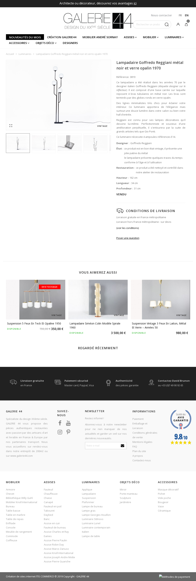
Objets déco (45, 43)
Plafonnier (88, 502)
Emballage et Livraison (139, 426)
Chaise (48, 498)
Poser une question (127, 238)
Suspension (89, 498)
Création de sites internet (20, 576)
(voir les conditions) (127, 228)
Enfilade (11, 523)
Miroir (123, 489)
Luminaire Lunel (91, 523)
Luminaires (173, 37)
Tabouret (49, 510)
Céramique (164, 510)
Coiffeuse (11, 540)
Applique (87, 489)
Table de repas (15, 519)
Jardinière (125, 502)
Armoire (10, 489)
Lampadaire (89, 493)
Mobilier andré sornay (100, 37)
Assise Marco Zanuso (56, 548)
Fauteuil (48, 489)
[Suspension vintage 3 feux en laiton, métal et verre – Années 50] (160, 299)
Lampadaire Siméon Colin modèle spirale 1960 (94, 325)
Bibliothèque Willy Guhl (19, 498)
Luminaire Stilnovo (92, 519)
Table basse (13, 510)
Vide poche (164, 498)
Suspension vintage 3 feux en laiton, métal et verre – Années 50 (159, 325)
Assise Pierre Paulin (55, 540)
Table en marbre (15, 515)
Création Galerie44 (61, 37)
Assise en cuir (52, 523)
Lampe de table (91, 536)
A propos (137, 455)
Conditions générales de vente (144, 435)
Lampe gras (89, 510)
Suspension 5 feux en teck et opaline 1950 (34, 323)
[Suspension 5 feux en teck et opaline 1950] (35, 299)
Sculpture (125, 498)
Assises (129, 37)
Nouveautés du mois (25, 37)
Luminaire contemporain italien (96, 529)
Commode (12, 536)
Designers (70, 43)
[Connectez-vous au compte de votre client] (178, 24)
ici (135, 3)
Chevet (10, 493)
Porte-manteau (128, 493)
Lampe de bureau (92, 506)
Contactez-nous (141, 460)
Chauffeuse (51, 493)
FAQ (134, 446)
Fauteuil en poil (52, 506)
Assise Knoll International (58, 553)
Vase (161, 506)
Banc (47, 519)
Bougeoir (163, 502)
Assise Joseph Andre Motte (59, 557)
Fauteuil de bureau (55, 527)
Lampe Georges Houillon (96, 515)
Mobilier (149, 37)
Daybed (48, 515)
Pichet (161, 493)
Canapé (48, 502)
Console (11, 527)
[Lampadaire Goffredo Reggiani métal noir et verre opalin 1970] (11, 125)
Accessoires (18, 43)
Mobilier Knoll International (21, 502)
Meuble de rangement (19, 531)
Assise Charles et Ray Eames (56, 534)
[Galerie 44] (98, 21)
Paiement (138, 419)
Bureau (10, 506)
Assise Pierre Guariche (57, 561)
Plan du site (139, 451)
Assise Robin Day (54, 544)
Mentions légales (142, 442)
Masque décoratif (168, 489)
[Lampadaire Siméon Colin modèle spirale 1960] (98, 299)
